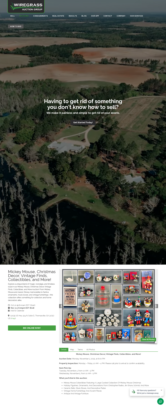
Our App (95, 16)
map (13, 318)
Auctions (24, 16)
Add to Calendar (17, 311)
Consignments (40, 16)
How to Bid (15, 26)
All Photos (90, 350)
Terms (80, 350)
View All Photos (148, 339)
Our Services (136, 16)
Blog (84, 16)
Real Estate (58, 16)
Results (73, 16)
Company (121, 16)
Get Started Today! (83, 122)
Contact (107, 16)
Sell (12, 16)
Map (72, 350)
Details (64, 350)
